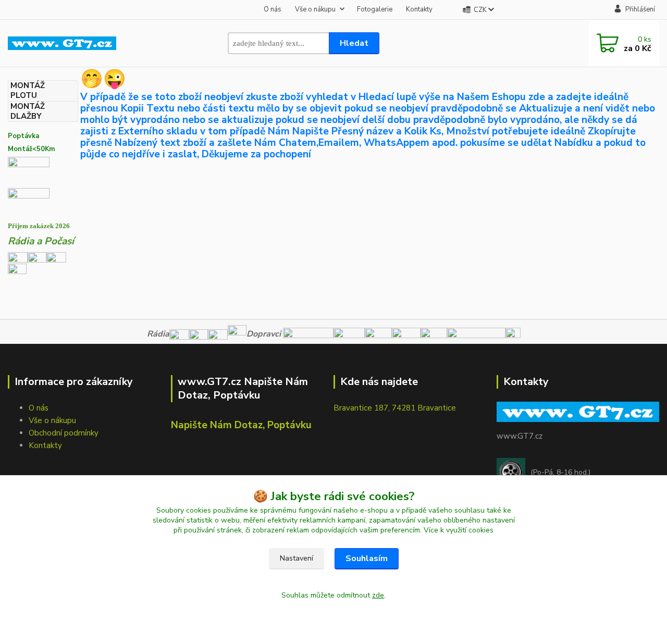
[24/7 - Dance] (56, 257)
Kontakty (419, 9)
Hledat (354, 43)
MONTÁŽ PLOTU (27, 91)
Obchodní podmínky (63, 433)
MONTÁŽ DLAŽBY (27, 111)
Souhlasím (366, 558)
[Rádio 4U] (37, 257)
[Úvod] (62, 43)
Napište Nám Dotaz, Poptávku (241, 425)
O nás (272, 9)
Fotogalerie (374, 9)
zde (378, 595)
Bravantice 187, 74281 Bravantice (395, 408)
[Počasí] (17, 272)
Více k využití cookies (458, 530)
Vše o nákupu (315, 9)
